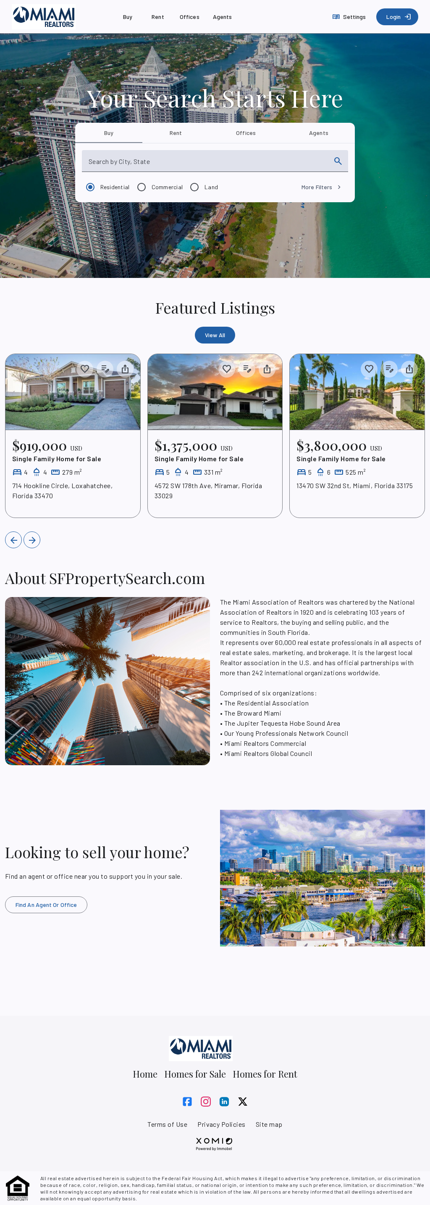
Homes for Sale (195, 1074)
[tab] (108, 133)
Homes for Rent (265, 1074)
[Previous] (13, 539)
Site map (269, 1124)
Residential (115, 186)
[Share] (125, 369)
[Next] (32, 539)
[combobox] (208, 164)
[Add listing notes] (105, 369)
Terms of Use (167, 1124)
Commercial (167, 186)
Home (145, 1074)
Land (211, 186)
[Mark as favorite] (84, 369)
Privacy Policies (221, 1124)
